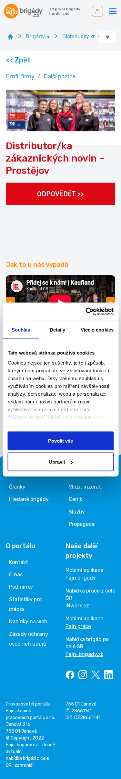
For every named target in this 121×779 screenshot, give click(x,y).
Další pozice (60, 76)
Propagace (82, 524)
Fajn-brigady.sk (84, 654)
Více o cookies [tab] (97, 329)
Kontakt (18, 562)
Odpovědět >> (60, 194)
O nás (16, 574)
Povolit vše (60, 440)
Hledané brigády (29, 499)
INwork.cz (77, 606)
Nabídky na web (28, 621)
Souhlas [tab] (21, 329)
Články (17, 487)
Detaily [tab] (58, 329)
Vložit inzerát (85, 487)
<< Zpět (18, 60)
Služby (77, 512)
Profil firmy (20, 76)
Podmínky (21, 587)
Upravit (57, 462)
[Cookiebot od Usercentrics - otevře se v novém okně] (86, 312)
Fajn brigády (81, 578)
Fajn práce (78, 626)
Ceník (75, 499)
